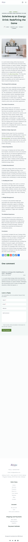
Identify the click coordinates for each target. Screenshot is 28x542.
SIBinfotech (20, 536)
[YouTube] (17, 540)
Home (14, 485)
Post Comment (6, 330)
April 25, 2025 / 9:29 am (6, 275)
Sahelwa (14, 495)
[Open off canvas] (25, 2)
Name (4, 300)
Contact (14, 499)
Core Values (15, 493)
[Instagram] (15, 540)
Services (14, 487)
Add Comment (6, 313)
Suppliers (14, 523)
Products (14, 489)
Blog (14, 497)
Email (4, 304)
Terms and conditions (14, 511)
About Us (14, 491)
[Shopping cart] (22, 2)
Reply (24, 275)
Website (4, 308)
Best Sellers (14, 519)
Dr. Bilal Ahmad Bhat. (13, 74)
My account (14, 507)
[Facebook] (10, 540)
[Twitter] (12, 540)
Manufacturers (14, 521)
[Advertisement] (14, 396)
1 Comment (14, 28)
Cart (14, 509)
